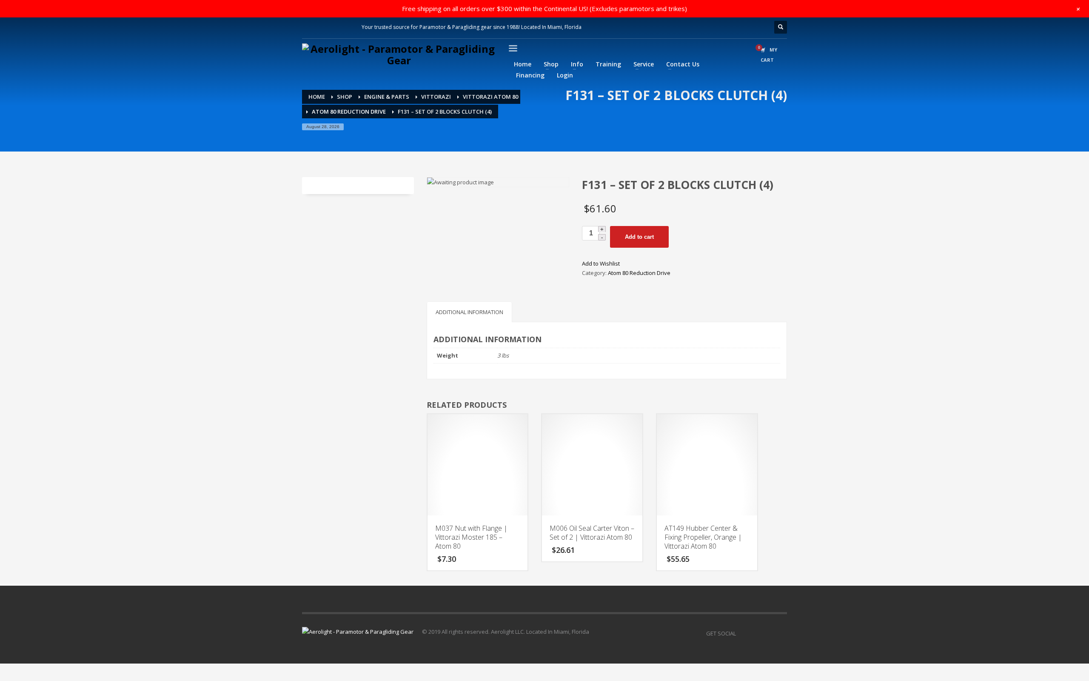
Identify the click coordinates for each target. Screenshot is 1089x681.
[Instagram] (321, 27)
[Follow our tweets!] (755, 633)
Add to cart (639, 237)
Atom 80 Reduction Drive (639, 273)
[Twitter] (346, 27)
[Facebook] (308, 27)
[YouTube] (767, 633)
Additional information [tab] (469, 312)
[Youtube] (334, 27)
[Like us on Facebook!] (742, 633)
